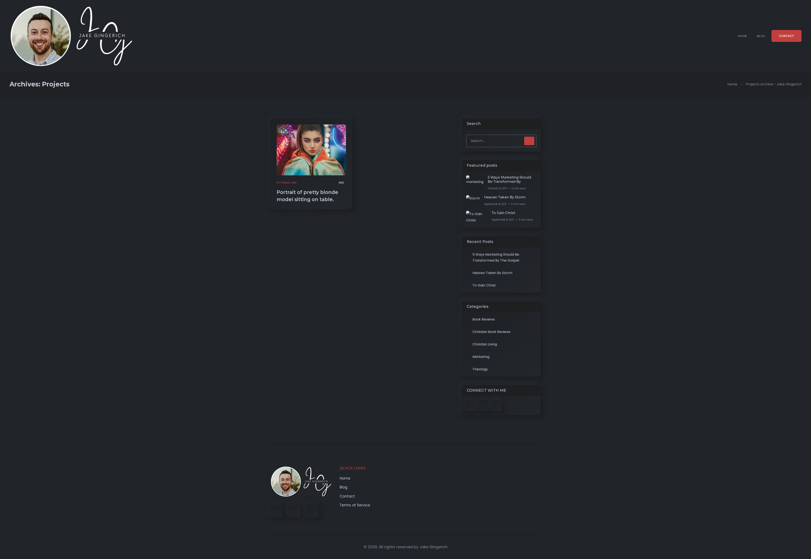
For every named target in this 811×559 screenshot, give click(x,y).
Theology (480, 369)
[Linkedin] (312, 511)
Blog (761, 36)
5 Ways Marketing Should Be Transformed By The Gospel (495, 257)
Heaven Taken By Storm (505, 197)
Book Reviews (483, 319)
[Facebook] (276, 511)
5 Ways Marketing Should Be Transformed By (509, 179)
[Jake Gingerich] (73, 36)
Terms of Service (355, 505)
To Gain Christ (503, 213)
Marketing (480, 356)
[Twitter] (294, 511)
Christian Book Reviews (491, 331)
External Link (287, 182)
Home (742, 36)
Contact (347, 496)
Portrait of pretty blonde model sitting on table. (307, 195)
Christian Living (484, 344)
